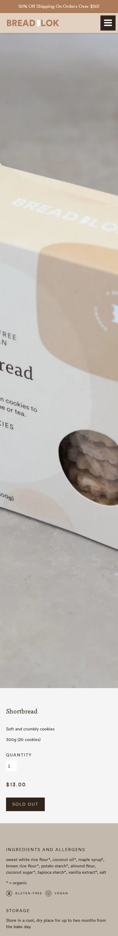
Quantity (19, 755)
